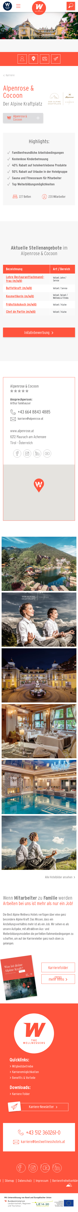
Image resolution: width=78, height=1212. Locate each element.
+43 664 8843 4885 (34, 412)
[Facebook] (21, 1167)
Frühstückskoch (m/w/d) (21, 304)
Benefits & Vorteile (23, 1077)
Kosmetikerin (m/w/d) (20, 296)
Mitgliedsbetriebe (22, 1066)
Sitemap (9, 1180)
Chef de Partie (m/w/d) (21, 311)
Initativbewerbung (37, 333)
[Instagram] (33, 1167)
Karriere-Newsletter (42, 1107)
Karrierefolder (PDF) (58, 969)
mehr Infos (56, 979)
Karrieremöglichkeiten (25, 1072)
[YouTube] (45, 1167)
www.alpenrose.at (22, 430)
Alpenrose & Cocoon (20, 118)
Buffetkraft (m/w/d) (19, 288)
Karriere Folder (20, 1094)
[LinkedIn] (57, 1167)
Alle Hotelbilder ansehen (58, 877)
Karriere (10, 75)
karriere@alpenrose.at (30, 418)
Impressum (42, 1180)
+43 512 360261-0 (42, 1133)
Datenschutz (25, 1180)
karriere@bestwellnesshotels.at (42, 1142)
